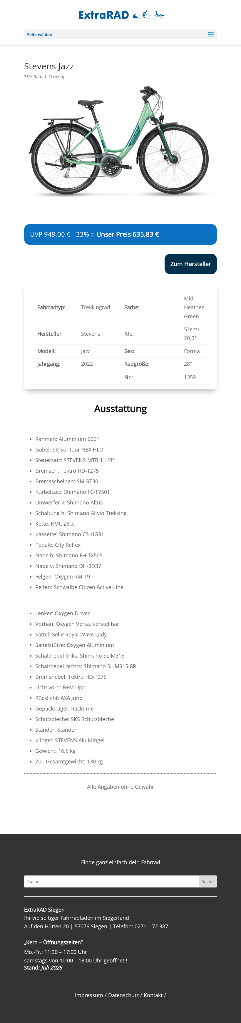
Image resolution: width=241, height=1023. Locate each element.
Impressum (89, 995)
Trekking (57, 76)
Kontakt (153, 995)
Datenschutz (123, 995)
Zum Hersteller (190, 264)
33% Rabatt (35, 76)
